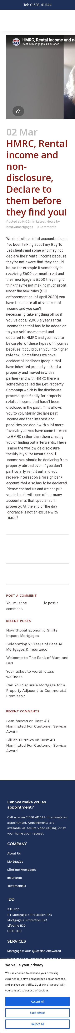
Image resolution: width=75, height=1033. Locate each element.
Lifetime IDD (16, 925)
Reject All (37, 1024)
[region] (37, 996)
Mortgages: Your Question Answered (34, 951)
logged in (35, 603)
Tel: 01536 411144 (37, 5)
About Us (14, 853)
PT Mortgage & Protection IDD (29, 915)
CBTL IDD (14, 931)
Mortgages (15, 861)
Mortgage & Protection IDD (27, 920)
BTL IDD (13, 909)
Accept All (37, 1001)
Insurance (14, 878)
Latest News (45, 221)
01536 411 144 (35, 817)
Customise (37, 1013)
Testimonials (16, 886)
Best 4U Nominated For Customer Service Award (36, 726)
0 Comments (46, 227)
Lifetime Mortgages (21, 870)
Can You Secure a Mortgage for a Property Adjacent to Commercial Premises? (36, 690)
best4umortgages (19, 227)
